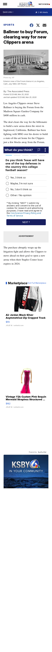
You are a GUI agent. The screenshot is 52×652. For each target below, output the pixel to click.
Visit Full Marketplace (36, 283)
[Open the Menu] (5, 4)
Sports (8, 24)
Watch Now (44, 4)
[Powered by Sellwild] (42, 452)
